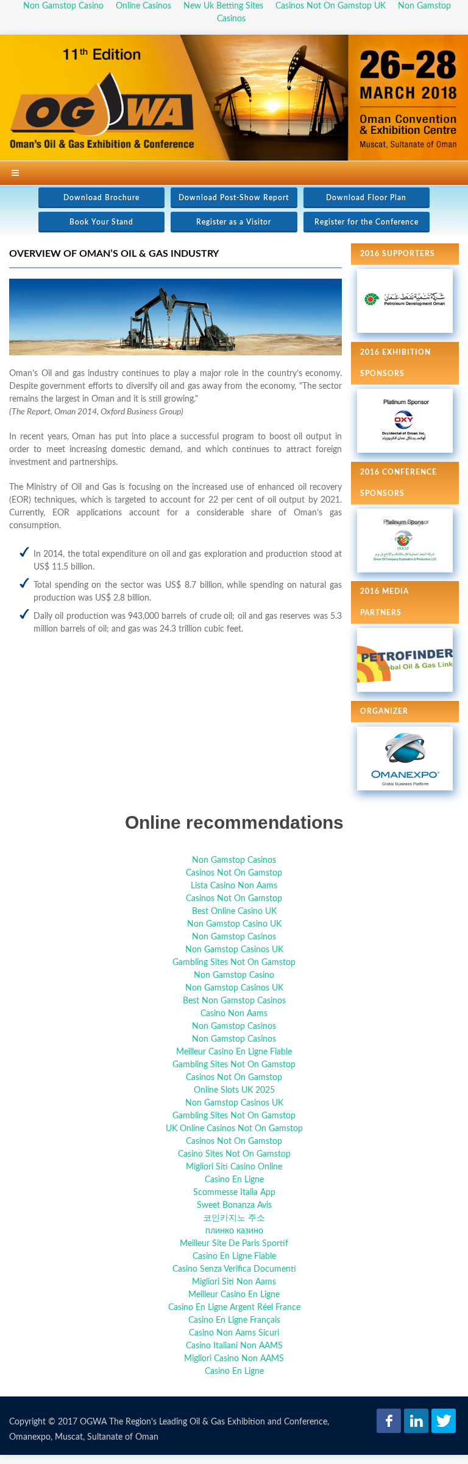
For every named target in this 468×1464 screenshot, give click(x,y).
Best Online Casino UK (234, 911)
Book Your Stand (101, 222)
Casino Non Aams (234, 1013)
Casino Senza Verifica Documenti (234, 1269)
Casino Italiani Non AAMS (234, 1346)
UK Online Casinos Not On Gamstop (234, 1128)
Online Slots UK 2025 (234, 1090)
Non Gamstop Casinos (234, 860)
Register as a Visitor (233, 222)
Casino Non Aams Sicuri (234, 1333)
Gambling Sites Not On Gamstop (234, 962)
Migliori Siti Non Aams (234, 1282)
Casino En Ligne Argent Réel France (234, 1307)
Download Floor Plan (366, 197)
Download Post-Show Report (234, 197)
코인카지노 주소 (234, 1218)
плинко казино (234, 1231)
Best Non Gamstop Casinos (234, 1001)
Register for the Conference (366, 222)
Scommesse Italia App (234, 1192)
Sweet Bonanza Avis (234, 1205)
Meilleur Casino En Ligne (234, 1295)
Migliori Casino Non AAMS (234, 1358)
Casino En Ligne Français (234, 1320)
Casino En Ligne (234, 1180)
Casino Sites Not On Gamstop (234, 1154)
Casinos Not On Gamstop (234, 873)
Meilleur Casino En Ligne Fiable (234, 1052)
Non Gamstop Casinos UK (234, 950)
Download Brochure (101, 197)
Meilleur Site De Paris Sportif (234, 1243)
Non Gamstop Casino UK (234, 924)
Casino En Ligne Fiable (234, 1256)
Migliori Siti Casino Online (234, 1167)
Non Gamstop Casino (234, 975)
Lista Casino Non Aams (234, 886)
